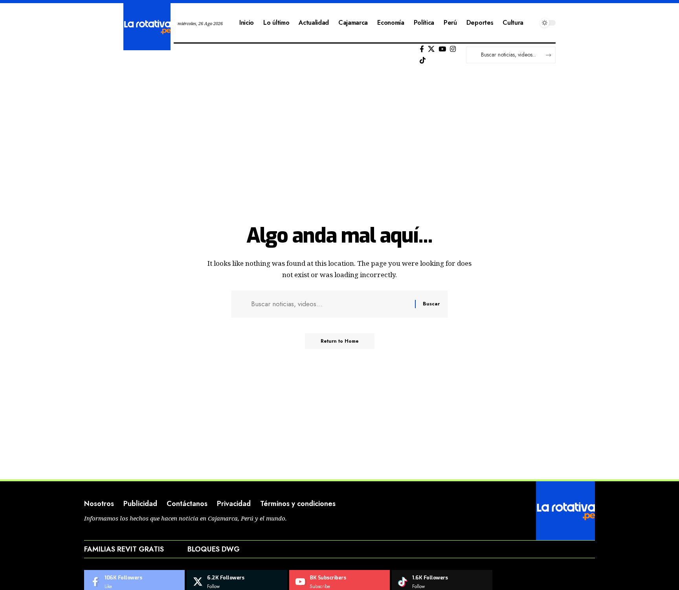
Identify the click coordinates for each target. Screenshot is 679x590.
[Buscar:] (330, 304)
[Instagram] (453, 49)
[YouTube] (442, 49)
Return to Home (340, 341)
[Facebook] (422, 49)
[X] (431, 49)
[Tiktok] (423, 60)
